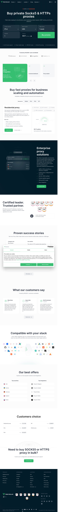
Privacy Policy (27, 259)
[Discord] (44, 501)
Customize (28, 264)
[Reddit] (47, 501)
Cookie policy (46, 484)
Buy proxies (46, 35)
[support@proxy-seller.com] (42, 496)
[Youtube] (49, 501)
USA (31, 474)
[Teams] (47, 496)
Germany (31, 478)
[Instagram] (42, 504)
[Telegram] (49, 496)
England (31, 480)
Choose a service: (8, 26)
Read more (28, 317)
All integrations (19, 486)
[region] (29, 73)
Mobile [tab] (26, 101)
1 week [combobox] (41, 29)
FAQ (44, 478)
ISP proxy (4, 476)
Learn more (8, 130)
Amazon (17, 480)
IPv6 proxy (4, 482)
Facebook (18, 476)
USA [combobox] (23, 29)
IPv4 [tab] (31, 101)
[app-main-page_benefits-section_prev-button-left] (30, 80)
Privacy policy (46, 482)
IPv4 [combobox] (6, 29)
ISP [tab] (39, 101)
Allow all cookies (45, 264)
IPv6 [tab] (35, 101)
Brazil (31, 482)
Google (17, 478)
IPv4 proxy (4, 480)
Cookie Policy (19, 259)
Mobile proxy (5, 478)
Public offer (46, 480)
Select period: (41, 26)
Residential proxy (6, 474)
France (31, 484)
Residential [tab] (20, 101)
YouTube (18, 482)
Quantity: (6, 33)
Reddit (17, 484)
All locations (32, 486)
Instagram (18, 474)
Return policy (46, 486)
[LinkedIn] (52, 501)
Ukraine (31, 476)
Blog (44, 474)
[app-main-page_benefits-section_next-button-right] (34, 80)
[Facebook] (44, 496)
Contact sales (17, 130)
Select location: (25, 26)
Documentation (46, 476)
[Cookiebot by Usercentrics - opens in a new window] (48, 247)
